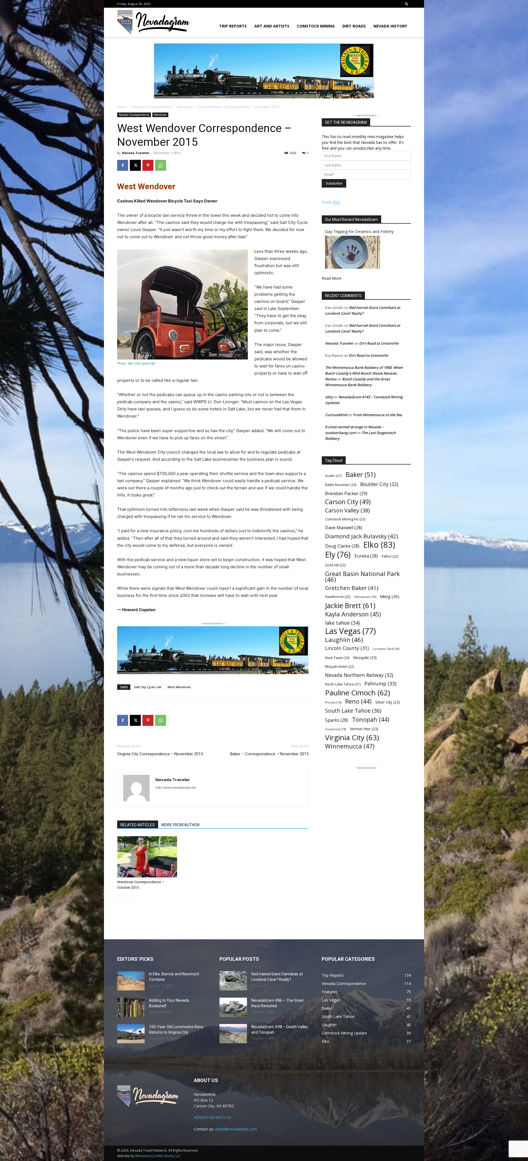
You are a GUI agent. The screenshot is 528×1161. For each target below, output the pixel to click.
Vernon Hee (364, 728)
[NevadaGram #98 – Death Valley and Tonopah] (233, 1033)
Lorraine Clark (386, 649)
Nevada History (390, 26)
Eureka (366, 556)
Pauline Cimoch (357, 693)
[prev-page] (120, 898)
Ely (338, 555)
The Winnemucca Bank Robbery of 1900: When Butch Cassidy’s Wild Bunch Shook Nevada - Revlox (364, 373)
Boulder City (379, 484)
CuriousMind (336, 414)
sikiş (328, 396)
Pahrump (380, 684)
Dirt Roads (354, 26)
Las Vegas (350, 631)
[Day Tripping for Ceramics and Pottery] (352, 267)
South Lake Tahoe (353, 711)
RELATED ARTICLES (137, 825)
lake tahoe (342, 622)
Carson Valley (347, 510)
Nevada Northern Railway (359, 675)
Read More (332, 278)
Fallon (390, 556)
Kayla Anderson (353, 614)
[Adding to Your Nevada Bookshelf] (131, 1007)
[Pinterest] (147, 165)
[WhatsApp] (160, 165)
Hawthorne (337, 596)
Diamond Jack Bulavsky (361, 536)
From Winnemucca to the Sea (377, 414)
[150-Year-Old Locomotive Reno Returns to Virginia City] (131, 1033)
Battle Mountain (340, 484)
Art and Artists (271, 26)
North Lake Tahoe (343, 684)
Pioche (333, 702)
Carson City (348, 502)
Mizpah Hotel (339, 666)
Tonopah (370, 719)
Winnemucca (350, 746)
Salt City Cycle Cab (147, 687)
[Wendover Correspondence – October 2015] (147, 856)
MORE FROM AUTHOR (180, 825)
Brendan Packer (346, 493)
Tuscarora (335, 729)
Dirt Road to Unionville (378, 343)
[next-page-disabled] (129, 898)
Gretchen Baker (351, 588)
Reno (358, 701)
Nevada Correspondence (152, 107)
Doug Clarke (342, 546)
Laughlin (344, 640)
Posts (331, 202)
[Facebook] (122, 165)
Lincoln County (347, 648)
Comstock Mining (316, 26)
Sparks (336, 720)
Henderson (365, 597)
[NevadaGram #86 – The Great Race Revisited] (233, 1007)
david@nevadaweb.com (236, 1129)
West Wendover (179, 687)
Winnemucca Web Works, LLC (158, 1156)
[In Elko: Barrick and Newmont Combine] (131, 980)
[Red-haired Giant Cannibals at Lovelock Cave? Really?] (233, 980)
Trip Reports (233, 26)
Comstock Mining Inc (345, 519)
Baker (361, 474)
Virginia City (352, 737)
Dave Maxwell (343, 528)
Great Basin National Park (362, 576)
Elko (379, 545)
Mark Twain (337, 657)
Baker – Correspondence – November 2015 (269, 753)
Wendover (185, 107)
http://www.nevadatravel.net (175, 787)
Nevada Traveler (135, 153)
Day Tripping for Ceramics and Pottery (359, 231)
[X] (135, 165)
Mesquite (365, 657)
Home (122, 107)
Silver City (387, 702)
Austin (333, 475)
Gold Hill (335, 564)
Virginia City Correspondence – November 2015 (160, 753)
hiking (389, 596)
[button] (407, 4)
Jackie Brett (350, 605)
